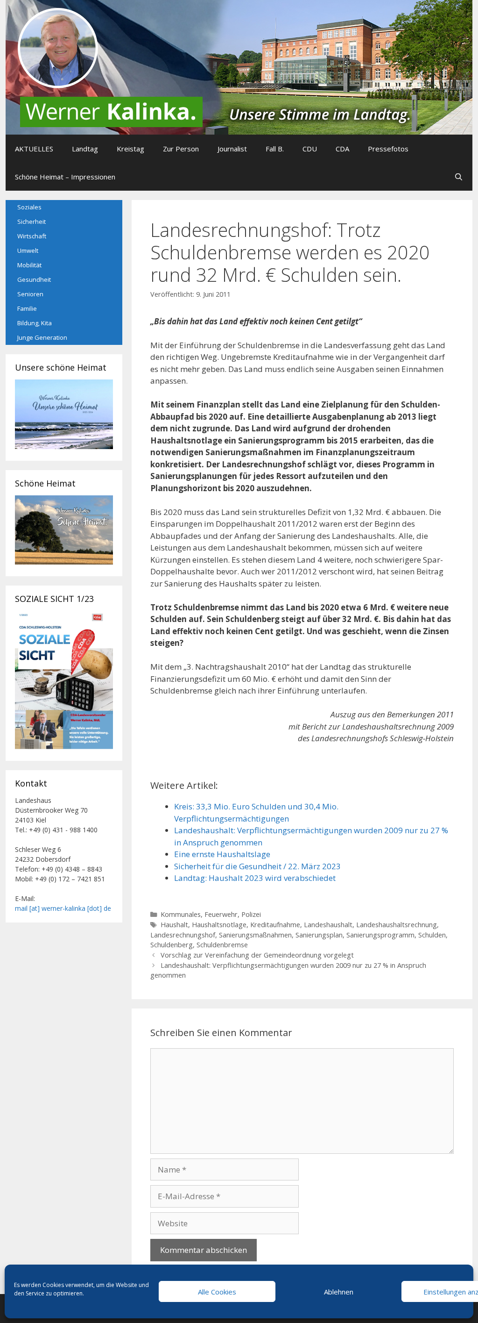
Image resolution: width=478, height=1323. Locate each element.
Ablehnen (338, 1291)
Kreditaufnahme (275, 924)
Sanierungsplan (319, 934)
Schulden (432, 934)
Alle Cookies (217, 1291)
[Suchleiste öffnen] (458, 177)
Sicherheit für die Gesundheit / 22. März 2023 (257, 866)
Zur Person (181, 148)
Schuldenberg (171, 944)
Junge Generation (42, 337)
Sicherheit (31, 221)
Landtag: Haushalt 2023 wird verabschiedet (255, 877)
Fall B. (275, 148)
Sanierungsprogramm (380, 934)
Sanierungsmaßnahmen (255, 934)
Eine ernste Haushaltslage (222, 854)
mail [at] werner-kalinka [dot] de (63, 908)
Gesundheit (34, 279)
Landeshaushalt (328, 924)
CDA (342, 148)
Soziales (29, 207)
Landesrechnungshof (182, 934)
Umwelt (27, 250)
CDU (309, 148)
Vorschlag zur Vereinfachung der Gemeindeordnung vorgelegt (257, 955)
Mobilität (29, 265)
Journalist (232, 148)
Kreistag (130, 148)
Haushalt (174, 924)
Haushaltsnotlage (219, 924)
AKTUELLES (34, 148)
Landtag (85, 148)
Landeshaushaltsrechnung (396, 924)
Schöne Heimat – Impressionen (65, 176)
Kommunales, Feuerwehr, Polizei (211, 914)
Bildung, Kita (34, 323)
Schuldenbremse (222, 944)
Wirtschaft (31, 236)
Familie (27, 308)
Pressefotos (388, 148)
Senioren (30, 294)
